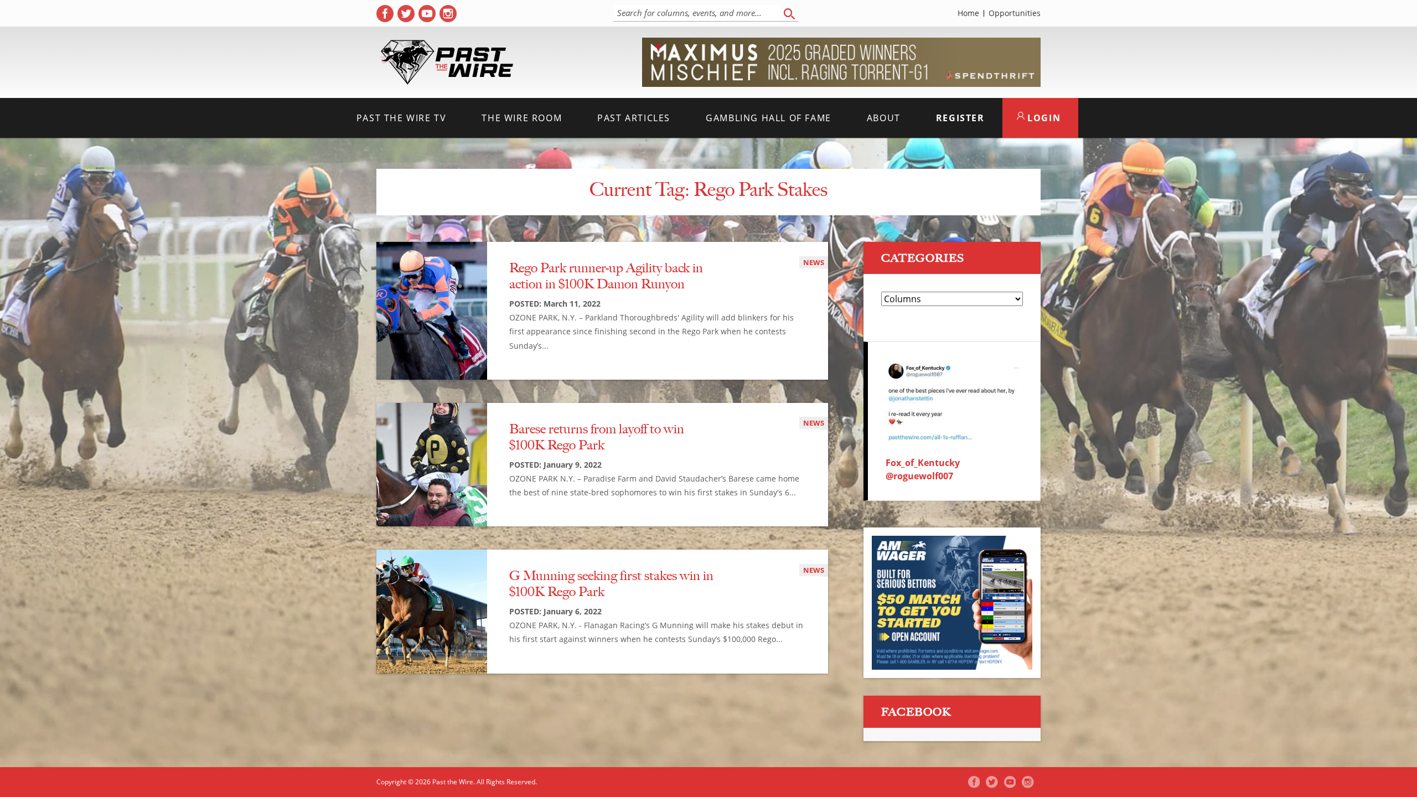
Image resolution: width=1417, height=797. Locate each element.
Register (960, 118)
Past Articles (633, 118)
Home (968, 13)
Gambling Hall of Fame (768, 118)
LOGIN (1043, 118)
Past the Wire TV (401, 118)
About (884, 118)
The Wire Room (522, 118)
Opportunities (1015, 13)
